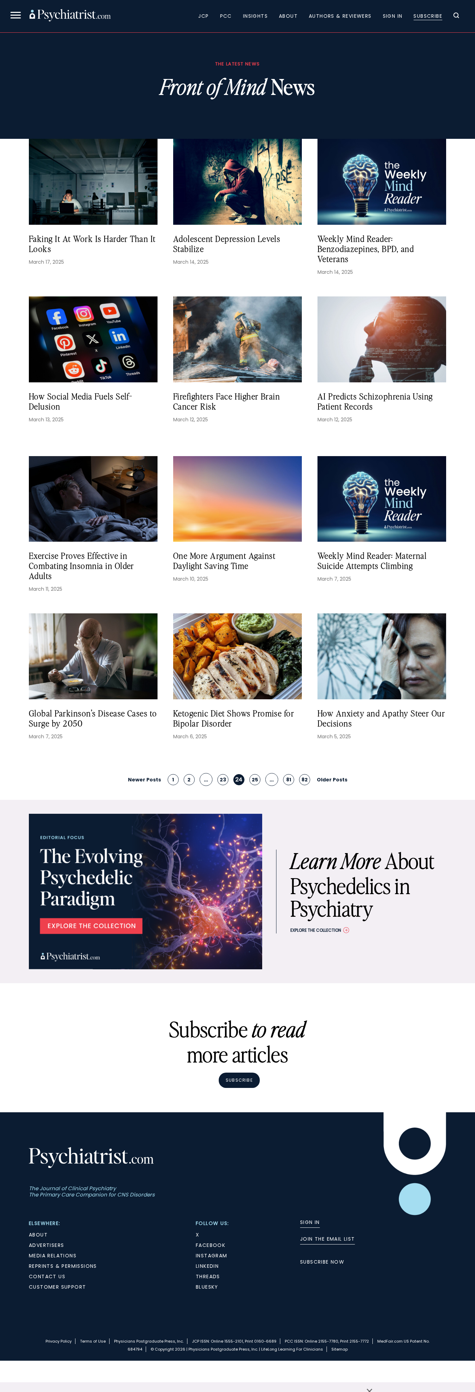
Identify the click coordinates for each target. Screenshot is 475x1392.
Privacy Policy (59, 1341)
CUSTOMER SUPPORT (57, 1286)
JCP (203, 16)
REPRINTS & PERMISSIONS (63, 1266)
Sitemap (339, 1349)
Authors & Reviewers (340, 16)
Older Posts (332, 779)
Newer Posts (144, 779)
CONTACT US (47, 1276)
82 (304, 779)
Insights (255, 16)
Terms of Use (93, 1341)
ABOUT (38, 1234)
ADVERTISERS (46, 1245)
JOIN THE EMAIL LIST (327, 1238)
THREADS (208, 1276)
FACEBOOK (210, 1245)
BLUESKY (207, 1286)
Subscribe (427, 16)
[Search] (456, 16)
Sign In (393, 16)
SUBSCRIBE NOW (322, 1261)
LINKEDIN (207, 1266)
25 (255, 779)
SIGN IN (310, 1222)
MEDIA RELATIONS (53, 1255)
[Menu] (15, 16)
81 (288, 779)
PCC (226, 16)
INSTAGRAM (211, 1255)
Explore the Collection (315, 930)
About (288, 16)
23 (223, 779)
